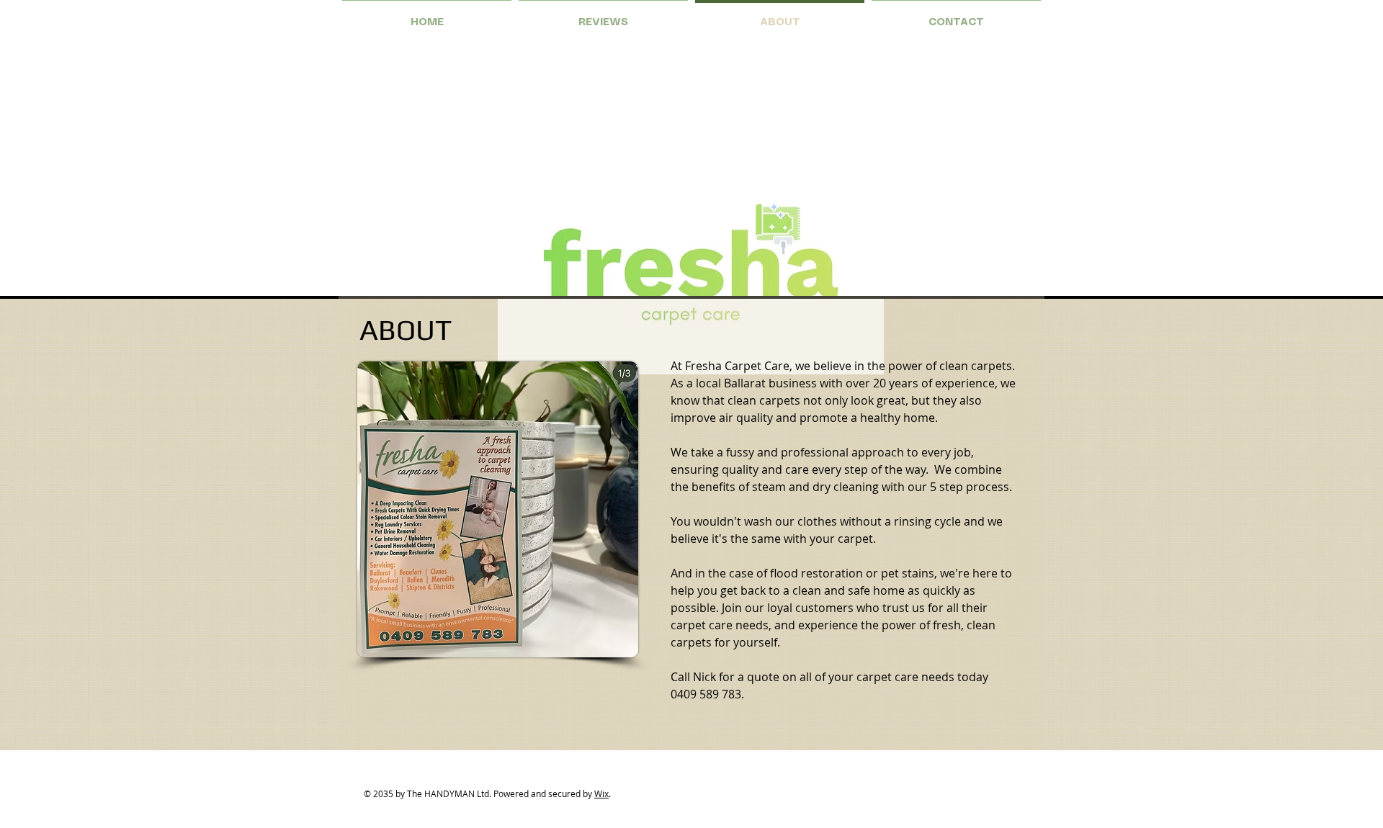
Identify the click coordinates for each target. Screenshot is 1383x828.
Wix (601, 793)
